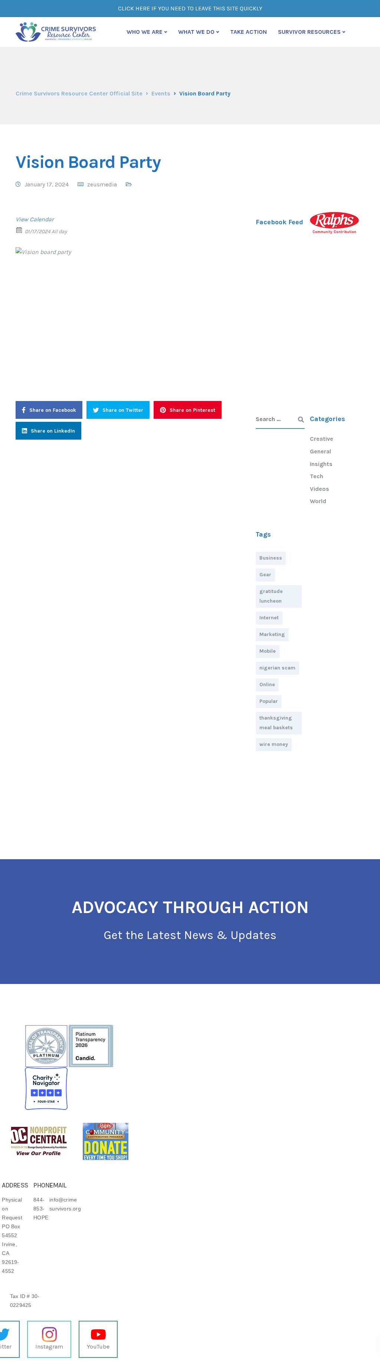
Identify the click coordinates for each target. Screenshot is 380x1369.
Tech (316, 476)
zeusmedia (102, 184)
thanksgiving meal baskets (276, 723)
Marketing (272, 634)
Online (267, 684)
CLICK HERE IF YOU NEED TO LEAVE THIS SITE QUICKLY (190, 8)
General (320, 451)
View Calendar (35, 219)
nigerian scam (277, 668)
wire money (273, 744)
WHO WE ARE (145, 31)
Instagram (49, 1346)
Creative (321, 438)
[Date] (19, 229)
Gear (265, 574)
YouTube (98, 1346)
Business (270, 558)
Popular (268, 701)
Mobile (267, 651)
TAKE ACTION (248, 31)
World (318, 501)
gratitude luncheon (271, 596)
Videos (319, 488)
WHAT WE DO (196, 31)
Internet (269, 618)
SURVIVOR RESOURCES (309, 31)
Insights (321, 463)
